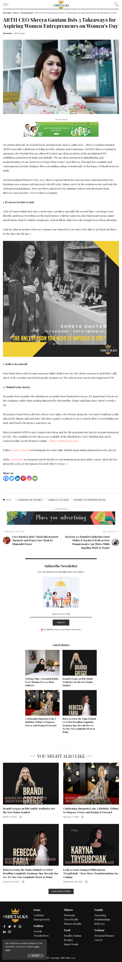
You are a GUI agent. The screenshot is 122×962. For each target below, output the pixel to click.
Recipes (68, 939)
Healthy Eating (72, 935)
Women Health (25, 801)
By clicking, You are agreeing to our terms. (62, 629)
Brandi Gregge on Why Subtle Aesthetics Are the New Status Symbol (77, 682)
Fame (101, 797)
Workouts (69, 915)
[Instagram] (29, 478)
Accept (35, 955)
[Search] (116, 4)
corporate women (30, 499)
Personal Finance (104, 935)
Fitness (37, 859)
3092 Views (19, 33)
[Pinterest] (23, 478)
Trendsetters (75, 801)
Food (67, 930)
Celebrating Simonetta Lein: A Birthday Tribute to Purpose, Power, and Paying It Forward (40, 722)
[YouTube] (9, 931)
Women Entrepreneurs (89, 499)
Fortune (99, 930)
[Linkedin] (17, 478)
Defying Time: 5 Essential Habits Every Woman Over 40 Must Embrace (41, 682)
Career (98, 939)
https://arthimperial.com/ (64, 440)
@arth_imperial (20, 450)
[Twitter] (11, 478)
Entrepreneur (41, 919)
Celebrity (90, 797)
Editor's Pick (13, 797)
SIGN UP (61, 622)
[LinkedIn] (4, 931)
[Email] (34, 478)
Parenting (100, 915)
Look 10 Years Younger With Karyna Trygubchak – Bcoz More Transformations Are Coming (90, 873)
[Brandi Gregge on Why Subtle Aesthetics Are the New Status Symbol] (79, 662)
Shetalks (7, 33)
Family (27, 859)
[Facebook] (5, 478)
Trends (10, 801)
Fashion (28, 797)
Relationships (102, 919)
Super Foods (71, 944)
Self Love (40, 797)
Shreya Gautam (58, 499)
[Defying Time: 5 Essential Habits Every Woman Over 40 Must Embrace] (42, 662)
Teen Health (71, 919)
